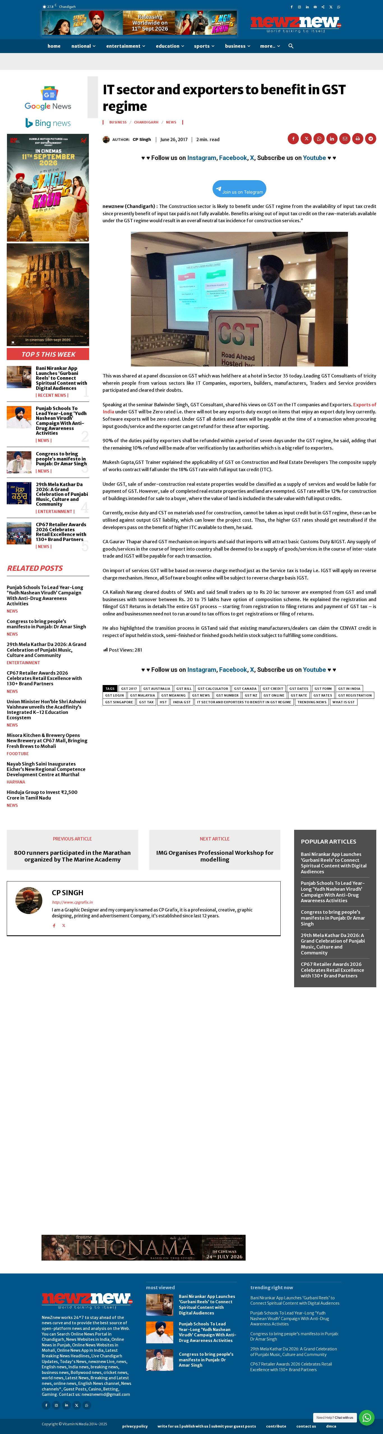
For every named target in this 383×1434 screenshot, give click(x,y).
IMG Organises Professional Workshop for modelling (215, 856)
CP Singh (142, 139)
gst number (227, 695)
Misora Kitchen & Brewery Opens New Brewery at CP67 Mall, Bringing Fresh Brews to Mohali (47, 740)
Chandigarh (146, 122)
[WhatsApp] (338, 6)
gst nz (251, 695)
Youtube (314, 157)
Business (118, 122)
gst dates (298, 689)
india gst (182, 702)
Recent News (52, 395)
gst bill (184, 689)
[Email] (344, 138)
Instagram (201, 157)
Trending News (312, 702)
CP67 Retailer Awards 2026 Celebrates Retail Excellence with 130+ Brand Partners (61, 532)
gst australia (156, 689)
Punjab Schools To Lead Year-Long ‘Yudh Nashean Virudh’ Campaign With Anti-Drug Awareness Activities (61, 421)
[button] (291, 46)
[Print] (357, 138)
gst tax (146, 702)
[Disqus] (144, 1017)
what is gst (344, 702)
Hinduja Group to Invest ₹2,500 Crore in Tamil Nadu (42, 794)
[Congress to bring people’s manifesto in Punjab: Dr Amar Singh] (19, 462)
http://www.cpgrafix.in (72, 902)
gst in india (349, 689)
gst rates (322, 695)
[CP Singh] (107, 139)
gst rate (299, 695)
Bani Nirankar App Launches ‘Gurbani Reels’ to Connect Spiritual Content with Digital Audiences (61, 378)
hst (163, 702)
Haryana (16, 782)
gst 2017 (129, 689)
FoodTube (18, 754)
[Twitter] (330, 6)
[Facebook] (291, 6)
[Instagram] (299, 6)
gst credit (273, 689)
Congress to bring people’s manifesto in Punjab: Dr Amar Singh (61, 458)
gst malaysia (142, 695)
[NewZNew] (295, 25)
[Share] (323, 6)
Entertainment (55, 512)
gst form (323, 689)
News (43, 441)
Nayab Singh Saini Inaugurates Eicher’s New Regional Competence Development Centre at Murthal (46, 769)
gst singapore (119, 702)
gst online (274, 695)
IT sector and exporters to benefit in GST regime (244, 702)
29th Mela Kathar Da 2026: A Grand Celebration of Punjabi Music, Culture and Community (62, 494)
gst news (201, 695)
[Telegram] (370, 138)
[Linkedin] (307, 6)
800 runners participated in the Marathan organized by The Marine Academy (72, 856)
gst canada (245, 689)
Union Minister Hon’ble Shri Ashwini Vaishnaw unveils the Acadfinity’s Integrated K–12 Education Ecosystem (46, 710)
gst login (114, 695)
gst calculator (213, 689)
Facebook (233, 157)
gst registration (355, 695)
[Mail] (315, 6)
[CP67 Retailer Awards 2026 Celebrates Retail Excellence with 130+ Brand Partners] (19, 533)
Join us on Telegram (242, 192)
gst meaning (173, 695)
